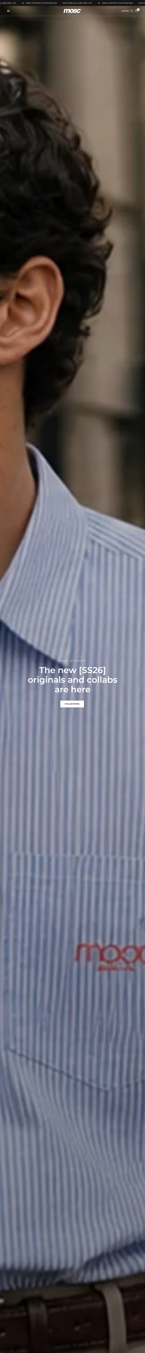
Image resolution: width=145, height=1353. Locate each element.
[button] (72, 704)
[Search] (132, 11)
